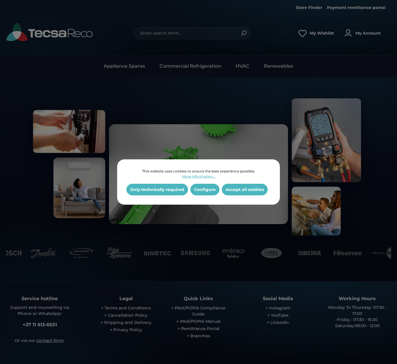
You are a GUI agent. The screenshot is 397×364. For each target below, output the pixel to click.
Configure (205, 189)
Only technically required (157, 189)
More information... (198, 176)
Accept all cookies (245, 189)
